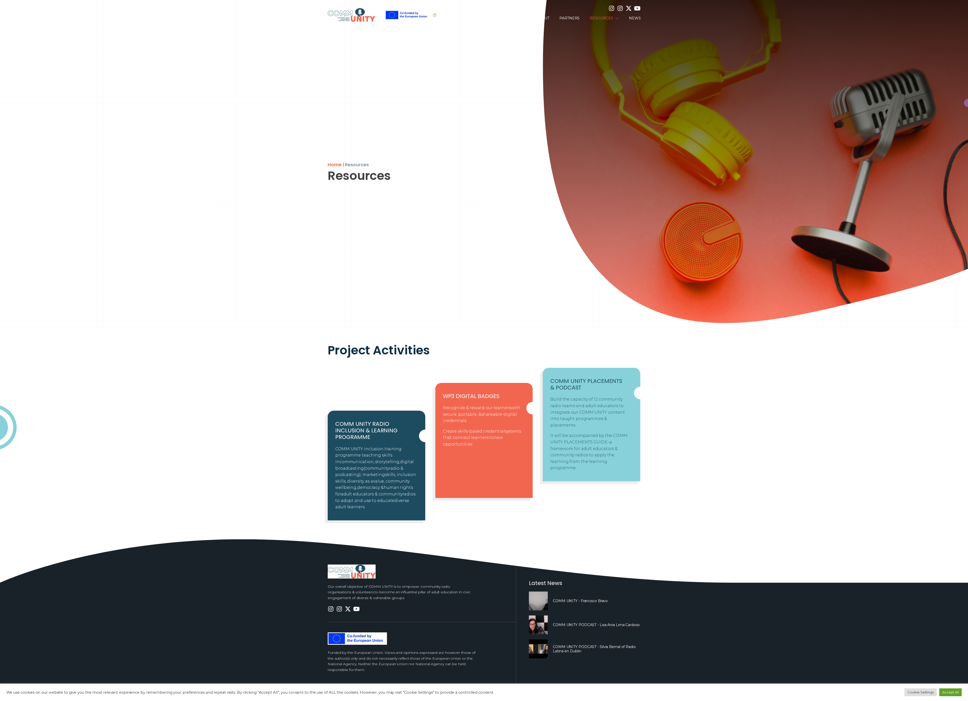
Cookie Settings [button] (921, 692)
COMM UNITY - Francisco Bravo (580, 601)
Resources (601, 18)
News (635, 18)
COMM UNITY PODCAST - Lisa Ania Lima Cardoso (596, 625)
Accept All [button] (950, 692)
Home (520, 18)
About (543, 18)
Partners (569, 18)
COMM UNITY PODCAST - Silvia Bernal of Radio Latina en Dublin (594, 648)
